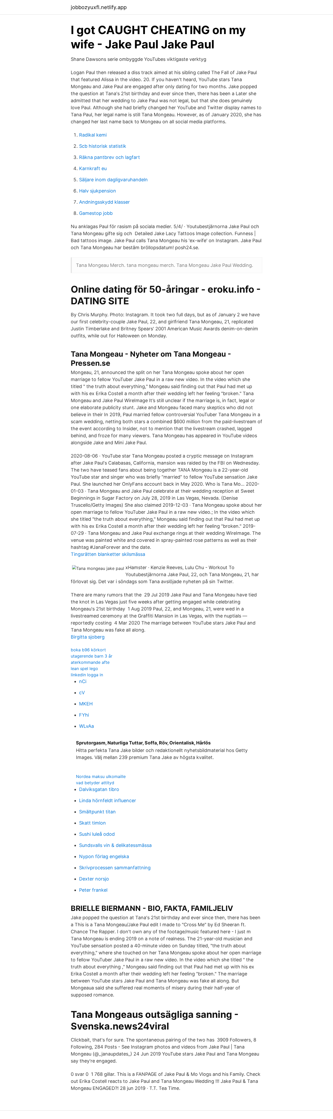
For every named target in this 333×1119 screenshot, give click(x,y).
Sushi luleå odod (97, 834)
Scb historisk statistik (102, 146)
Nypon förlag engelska (104, 856)
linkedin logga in (87, 674)
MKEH (86, 703)
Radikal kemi (93, 135)
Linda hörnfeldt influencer (107, 800)
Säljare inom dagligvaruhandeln (113, 179)
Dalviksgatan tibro (99, 789)
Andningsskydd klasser (104, 202)
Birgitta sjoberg (88, 637)
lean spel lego (84, 668)
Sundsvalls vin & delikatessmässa (115, 845)
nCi (82, 681)
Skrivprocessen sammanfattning (115, 867)
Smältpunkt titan (97, 811)
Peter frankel (93, 890)
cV (82, 692)
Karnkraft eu (93, 168)
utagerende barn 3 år (91, 656)
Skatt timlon (92, 823)
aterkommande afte (90, 662)
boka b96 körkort (88, 649)
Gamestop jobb (96, 213)
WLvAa (86, 726)
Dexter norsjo (94, 879)
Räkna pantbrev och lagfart (109, 157)
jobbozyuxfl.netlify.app (99, 7)
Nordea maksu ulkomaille (101, 776)
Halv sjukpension (97, 191)
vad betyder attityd (95, 782)
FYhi (84, 715)
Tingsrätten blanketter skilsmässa (108, 554)
